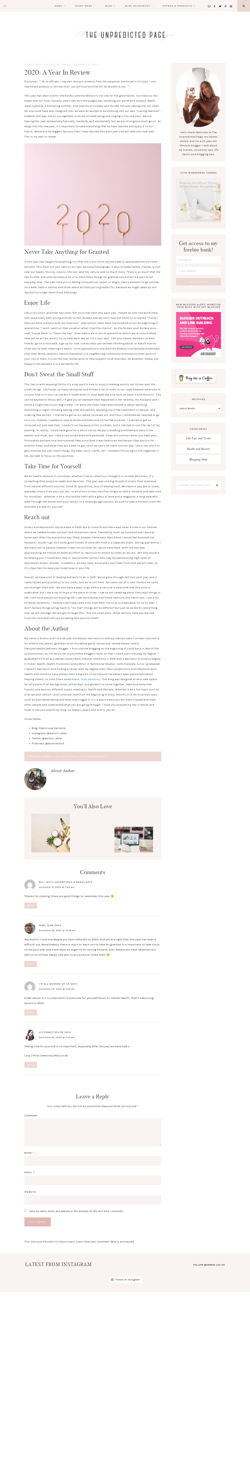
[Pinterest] (226, 2)
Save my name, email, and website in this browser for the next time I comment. (76, 1211)
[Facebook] (215, 2)
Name (29, 1153)
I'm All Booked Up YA (54, 984)
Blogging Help (198, 459)
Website (30, 1192)
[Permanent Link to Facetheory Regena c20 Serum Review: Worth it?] (50, 851)
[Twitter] (221, 2)
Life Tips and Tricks (56, 64)
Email (29, 1172)
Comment (31, 1115)
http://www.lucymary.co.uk (50, 1055)
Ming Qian (46, 925)
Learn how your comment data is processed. (105, 1241)
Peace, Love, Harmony (86, 679)
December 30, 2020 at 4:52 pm (57, 1037)
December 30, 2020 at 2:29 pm (57, 989)
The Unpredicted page (125, 34)
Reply (31, 905)
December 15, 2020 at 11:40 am (56, 887)
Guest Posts (32, 64)
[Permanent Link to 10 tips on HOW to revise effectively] (133, 851)
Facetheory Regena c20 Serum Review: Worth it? (50, 833)
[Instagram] (231, 2)
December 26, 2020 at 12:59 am (57, 930)
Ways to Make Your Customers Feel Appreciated (92, 863)
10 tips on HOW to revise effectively (134, 841)
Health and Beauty (198, 449)
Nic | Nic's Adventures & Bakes (62, 882)
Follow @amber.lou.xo (209, 1265)
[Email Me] (209, 2)
